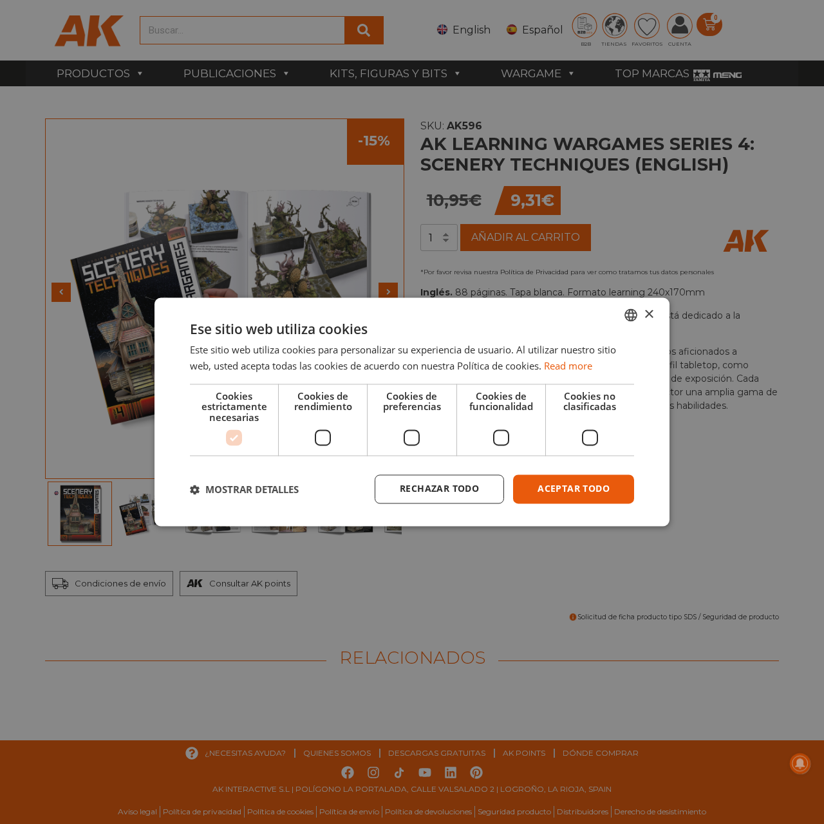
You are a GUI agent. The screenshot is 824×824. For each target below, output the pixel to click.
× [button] (648, 314)
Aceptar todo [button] (574, 489)
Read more (568, 366)
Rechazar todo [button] (439, 489)
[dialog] (412, 411)
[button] (244, 489)
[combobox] (630, 314)
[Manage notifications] (800, 763)
